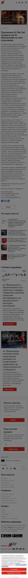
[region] (14, 565)
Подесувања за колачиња (14, 573)
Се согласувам (14, 569)
